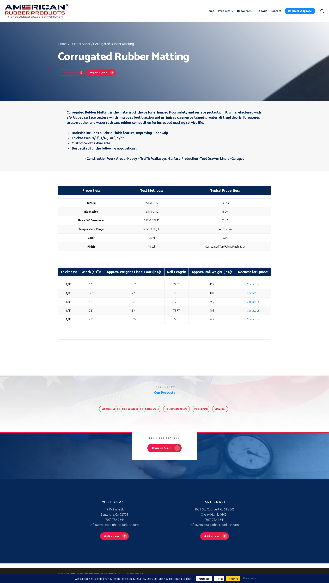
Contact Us (253, 284)
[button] (71, 72)
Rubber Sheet (80, 44)
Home (62, 44)
